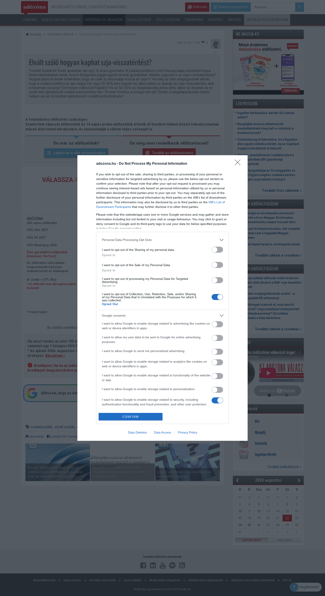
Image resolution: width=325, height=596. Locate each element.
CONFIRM (130, 416)
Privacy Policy (187, 432)
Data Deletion (137, 432)
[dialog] (162, 298)
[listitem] (162, 240)
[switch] (217, 250)
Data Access (162, 432)
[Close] (239, 164)
